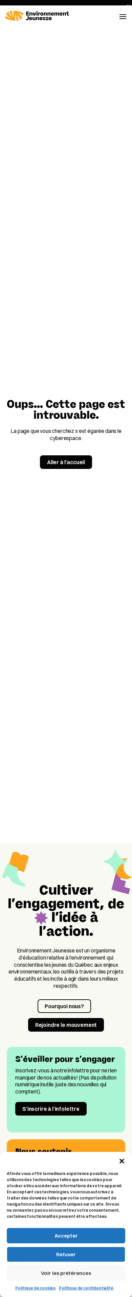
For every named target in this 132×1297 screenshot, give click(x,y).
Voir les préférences (66, 1273)
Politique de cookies (35, 1288)
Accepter (66, 1235)
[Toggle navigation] (122, 16)
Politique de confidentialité (86, 1288)
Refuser (66, 1254)
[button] (121, 1160)
